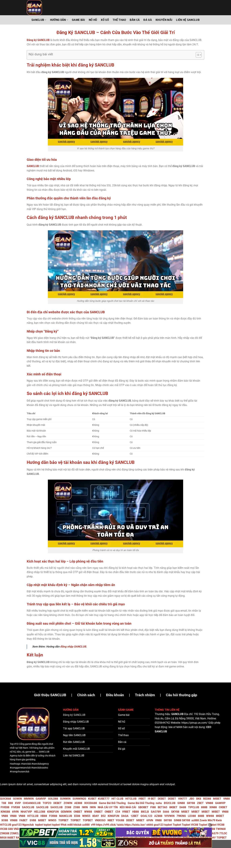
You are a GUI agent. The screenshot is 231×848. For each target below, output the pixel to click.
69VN (15, 811)
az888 (195, 820)
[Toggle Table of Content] (197, 55)
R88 (10, 803)
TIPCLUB (193, 807)
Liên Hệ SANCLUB (188, 19)
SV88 (33, 820)
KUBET (92, 798)
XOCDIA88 (90, 803)
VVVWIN (169, 816)
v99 (93, 824)
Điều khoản (115, 695)
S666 (166, 811)
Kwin (219, 820)
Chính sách (86, 695)
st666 (149, 824)
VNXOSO (100, 820)
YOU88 (120, 820)
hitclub (77, 824)
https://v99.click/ (106, 824)
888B (204, 807)
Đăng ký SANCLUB (38, 40)
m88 (70, 824)
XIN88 (213, 807)
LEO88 (192, 816)
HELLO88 (39, 811)
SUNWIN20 (79, 798)
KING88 (5, 811)
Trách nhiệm (145, 695)
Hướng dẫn (58, 19)
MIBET (217, 798)
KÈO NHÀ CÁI (127, 807)
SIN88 (181, 803)
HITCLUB (130, 798)
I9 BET (152, 798)
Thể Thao (119, 19)
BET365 (162, 807)
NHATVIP (26, 811)
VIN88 (209, 803)
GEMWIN (66, 811)
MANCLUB (65, 816)
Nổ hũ (93, 19)
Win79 (211, 820)
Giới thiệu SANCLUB (50, 695)
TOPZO (47, 803)
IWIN (85, 807)
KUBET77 (103, 798)
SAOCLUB (28, 807)
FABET (23, 820)
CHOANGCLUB (32, 803)
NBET (111, 820)
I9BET (142, 798)
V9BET (126, 811)
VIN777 (182, 798)
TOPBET (63, 820)
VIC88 (194, 824)
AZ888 (158, 816)
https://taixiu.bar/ (135, 824)
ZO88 (68, 807)
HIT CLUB (117, 798)
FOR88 (53, 816)
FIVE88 (5, 807)
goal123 (17, 824)
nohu (159, 803)
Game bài (78, 19)
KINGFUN (53, 811)
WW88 (88, 811)
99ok (64, 824)
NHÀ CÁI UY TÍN (108, 807)
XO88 (4, 820)
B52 (103, 816)
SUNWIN (65, 798)
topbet (39, 824)
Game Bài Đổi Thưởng (112, 803)
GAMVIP (41, 798)
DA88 (182, 807)
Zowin (203, 820)
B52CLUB (169, 803)
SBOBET (143, 807)
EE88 (77, 816)
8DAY (95, 816)
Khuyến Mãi (164, 19)
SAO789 (156, 811)
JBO (191, 798)
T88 (3, 803)
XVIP (18, 803)
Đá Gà (147, 19)
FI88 (153, 807)
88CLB (145, 811)
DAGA (125, 816)
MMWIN (29, 798)
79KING (181, 816)
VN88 (226, 798)
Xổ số (105, 19)
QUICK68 (5, 798)
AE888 (78, 803)
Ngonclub (28, 824)
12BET (134, 816)
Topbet (177, 824)
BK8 (198, 798)
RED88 (207, 798)
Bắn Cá (135, 19)
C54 (117, 811)
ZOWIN (68, 803)
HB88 (135, 811)
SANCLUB (37, 19)
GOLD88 (53, 798)
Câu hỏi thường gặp (181, 695)
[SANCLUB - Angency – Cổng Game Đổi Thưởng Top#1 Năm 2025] (44, 7)
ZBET (200, 803)
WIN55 (86, 816)
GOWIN (17, 798)
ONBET (78, 811)
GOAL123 (146, 816)
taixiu (120, 824)
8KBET (173, 807)
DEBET (162, 798)
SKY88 (191, 803)
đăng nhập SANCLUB (73, 646)
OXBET (223, 807)
